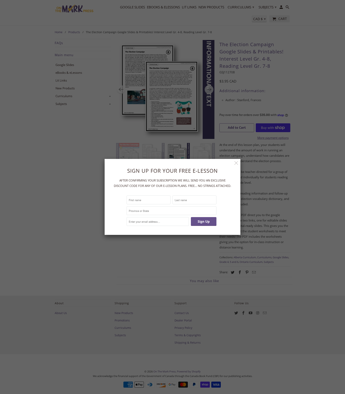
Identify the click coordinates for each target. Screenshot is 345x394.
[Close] (236, 163)
